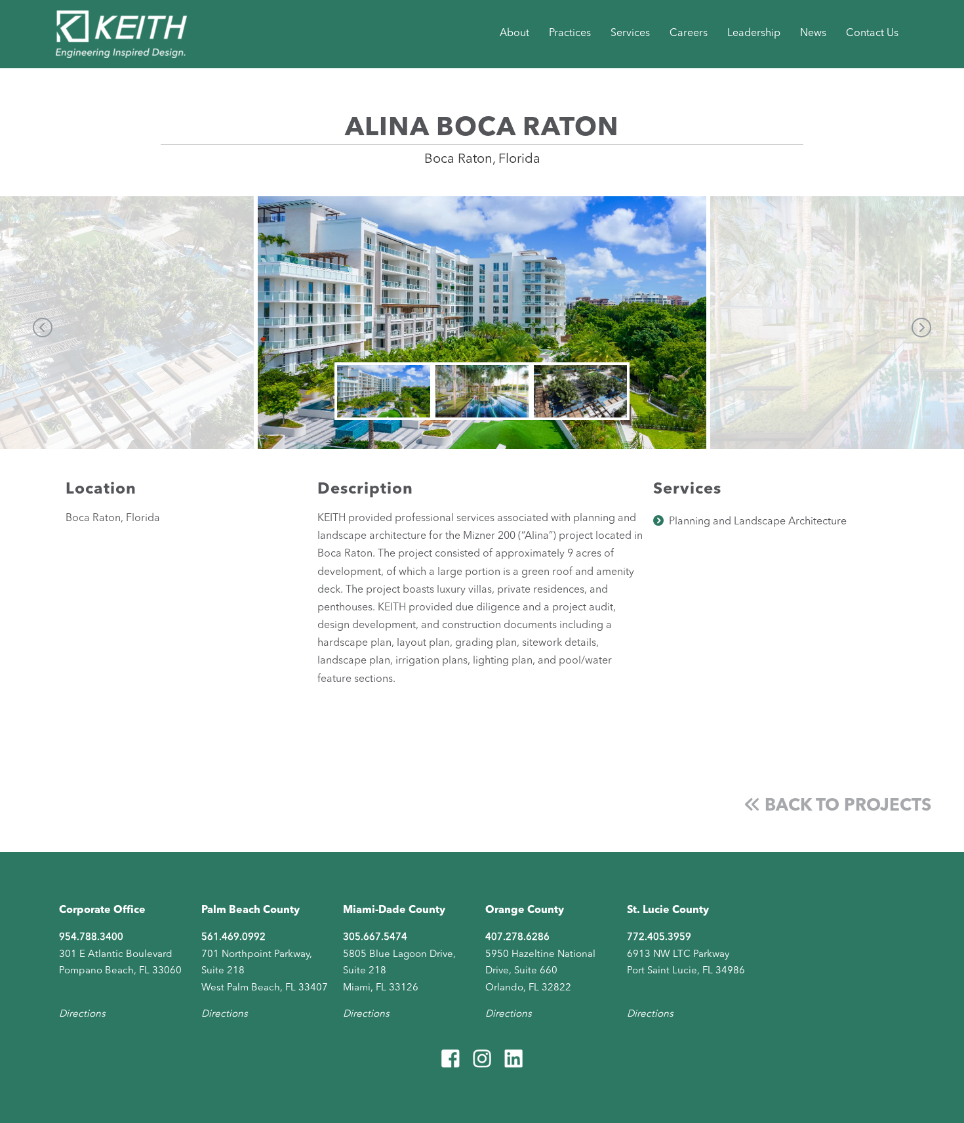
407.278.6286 (517, 938)
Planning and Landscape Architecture (758, 522)
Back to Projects (845, 806)
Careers (689, 33)
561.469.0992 (233, 938)
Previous (42, 327)
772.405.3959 (659, 938)
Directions (82, 1014)
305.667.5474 (375, 938)
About (514, 33)
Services (630, 33)
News (813, 33)
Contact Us (872, 33)
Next (921, 327)
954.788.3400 (91, 938)
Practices (570, 33)
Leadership (753, 33)
